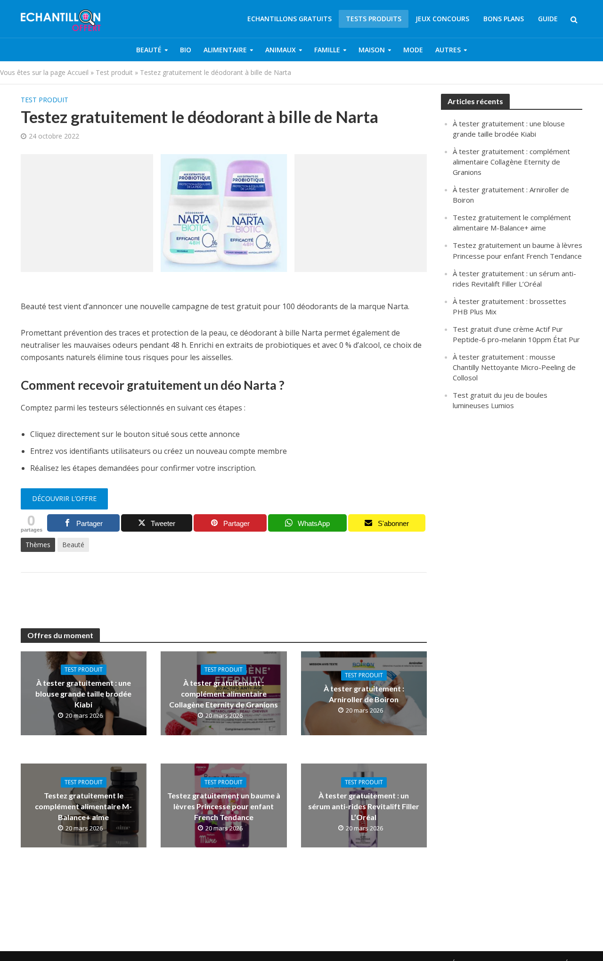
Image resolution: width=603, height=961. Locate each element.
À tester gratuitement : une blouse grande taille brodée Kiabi (83, 693)
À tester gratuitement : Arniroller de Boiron (364, 694)
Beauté (149, 49)
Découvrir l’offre (64, 498)
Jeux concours (442, 18)
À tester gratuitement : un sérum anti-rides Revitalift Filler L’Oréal (363, 806)
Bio (185, 49)
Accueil (78, 72)
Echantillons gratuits (289, 18)
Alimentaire (225, 49)
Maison (372, 49)
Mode (413, 49)
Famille (327, 49)
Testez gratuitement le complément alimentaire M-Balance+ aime (83, 806)
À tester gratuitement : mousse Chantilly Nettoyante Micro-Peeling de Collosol (514, 367)
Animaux (280, 49)
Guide (548, 18)
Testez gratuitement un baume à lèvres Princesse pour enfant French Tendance (223, 806)
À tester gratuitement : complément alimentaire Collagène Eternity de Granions (223, 693)
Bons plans (503, 18)
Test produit (114, 72)
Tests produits (373, 18)
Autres (448, 49)
